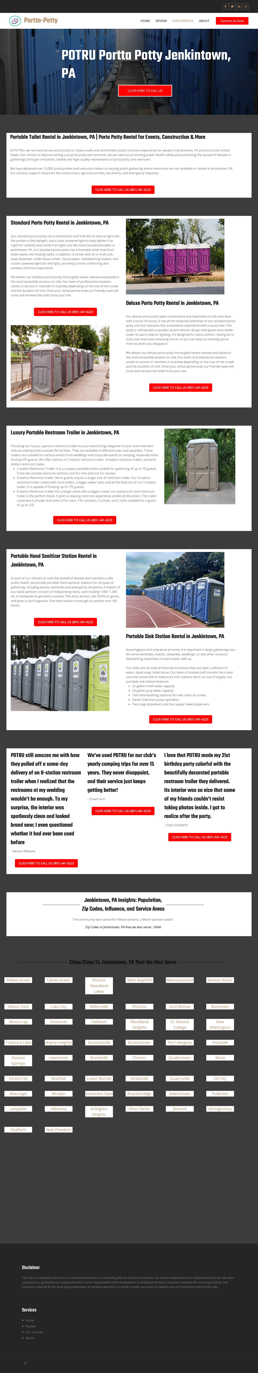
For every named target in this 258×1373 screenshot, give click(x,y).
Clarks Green (58, 980)
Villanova (58, 1108)
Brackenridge (139, 1093)
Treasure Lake (18, 1042)
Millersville (99, 1006)
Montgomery (220, 1108)
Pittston (139, 1006)
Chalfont (18, 1129)
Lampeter (18, 1108)
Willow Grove (18, 980)
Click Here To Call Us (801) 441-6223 (123, 190)
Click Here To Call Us (145, 91)
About (204, 21)
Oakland (99, 1021)
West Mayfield (139, 980)
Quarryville (179, 1078)
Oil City (220, 1078)
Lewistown (58, 1057)
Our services (182, 21)
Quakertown (179, 1057)
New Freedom (58, 1129)
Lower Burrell (99, 1078)
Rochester (220, 1006)
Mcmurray (18, 1021)
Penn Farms (139, 1108)
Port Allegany (180, 1042)
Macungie (18, 1093)
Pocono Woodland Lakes (99, 985)
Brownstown (139, 1042)
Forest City (18, 1078)
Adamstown (180, 1093)
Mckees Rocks (220, 980)
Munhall (58, 1078)
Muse (220, 1057)
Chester (139, 1057)
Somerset (58, 1021)
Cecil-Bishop (180, 1006)
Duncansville (99, 1042)
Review (161, 21)
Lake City (58, 1006)
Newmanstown (179, 980)
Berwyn (58, 1093)
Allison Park (18, 1006)
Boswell (180, 1108)
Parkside (220, 1042)
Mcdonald (139, 1078)
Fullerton (220, 1093)
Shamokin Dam (99, 1093)
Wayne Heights (58, 1042)
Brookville (99, 1057)
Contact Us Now (232, 21)
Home (145, 21)
